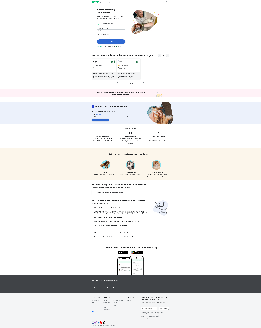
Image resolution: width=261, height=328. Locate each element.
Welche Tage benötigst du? (103, 34)
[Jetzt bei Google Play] (137, 252)
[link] (111, 41)
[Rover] (95, 2)
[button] (113, 2)
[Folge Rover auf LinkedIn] (98, 322)
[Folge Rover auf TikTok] (104, 322)
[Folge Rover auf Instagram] (95, 322)
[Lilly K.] (104, 69)
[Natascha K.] (128, 69)
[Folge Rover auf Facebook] (93, 322)
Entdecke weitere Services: (103, 20)
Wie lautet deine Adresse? (102, 28)
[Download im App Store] (123, 252)
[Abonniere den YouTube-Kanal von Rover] (101, 322)
